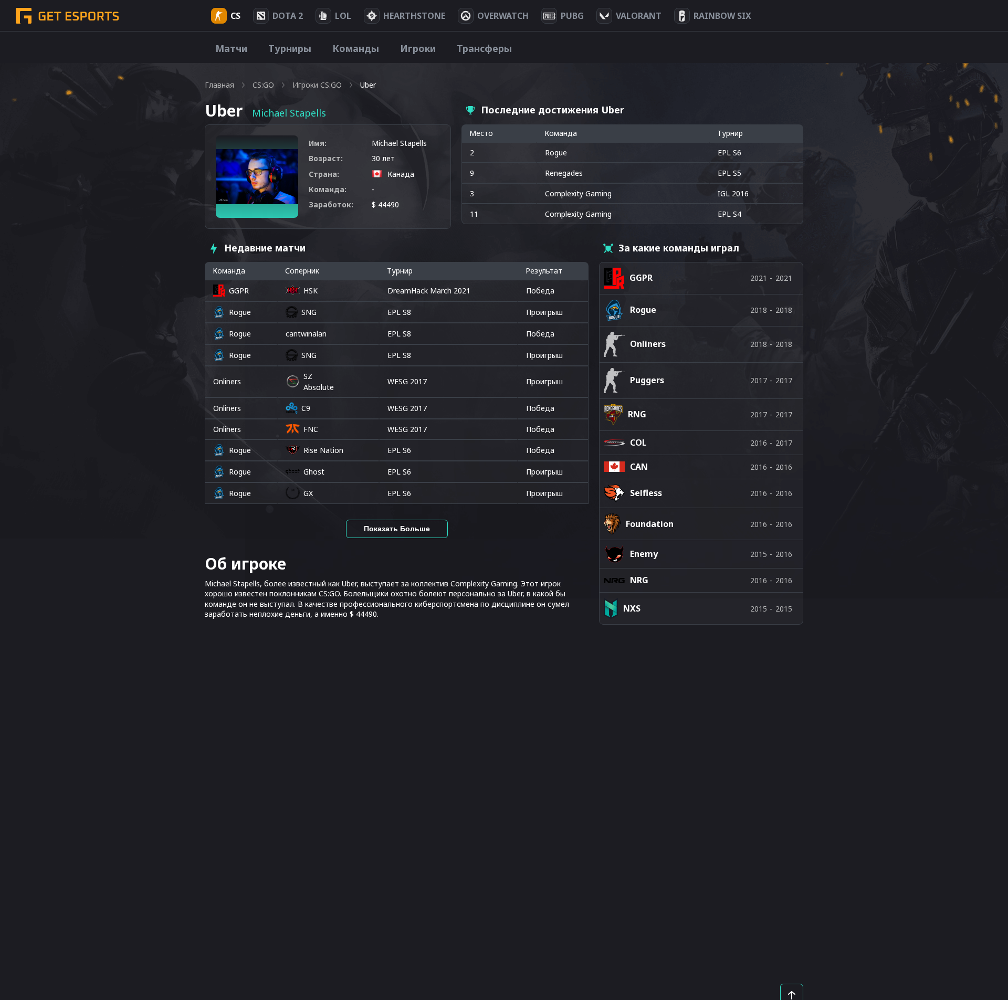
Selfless (646, 493)
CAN (639, 466)
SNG (309, 312)
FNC (310, 429)
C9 (305, 408)
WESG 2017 (407, 381)
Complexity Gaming (578, 193)
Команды (355, 48)
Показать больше (397, 528)
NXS (631, 608)
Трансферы (484, 48)
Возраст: (326, 158)
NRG (639, 580)
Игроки (418, 48)
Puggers (647, 380)
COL (638, 442)
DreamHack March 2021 (428, 291)
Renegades (564, 173)
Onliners (227, 381)
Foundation (650, 524)
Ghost (313, 472)
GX (308, 493)
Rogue (556, 152)
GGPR (239, 291)
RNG (637, 414)
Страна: (324, 174)
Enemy (644, 554)
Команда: (327, 189)
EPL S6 (399, 450)
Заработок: (331, 204)
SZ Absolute (318, 381)
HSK (310, 291)
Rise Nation (323, 450)
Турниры (289, 48)
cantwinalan (306, 334)
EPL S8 (399, 312)
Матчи (231, 48)
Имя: (318, 143)
